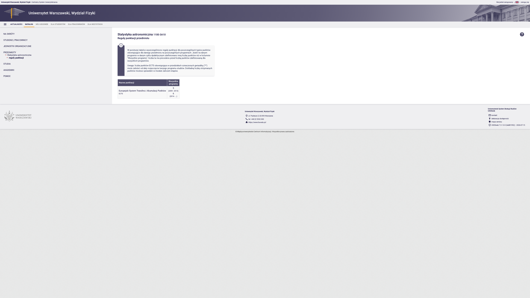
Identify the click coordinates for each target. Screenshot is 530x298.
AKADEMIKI (8, 70)
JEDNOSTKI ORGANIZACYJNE (17, 46)
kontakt (494, 115)
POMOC (7, 76)
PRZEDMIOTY (9, 52)
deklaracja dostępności (500, 119)
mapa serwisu (496, 122)
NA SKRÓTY (8, 34)
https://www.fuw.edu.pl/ (257, 122)
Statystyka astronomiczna (19, 55)
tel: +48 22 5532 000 (256, 119)
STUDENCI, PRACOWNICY (15, 40)
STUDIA (7, 64)
